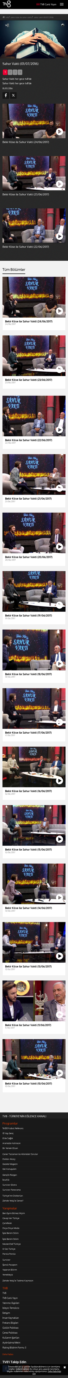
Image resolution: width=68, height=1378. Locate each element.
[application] (34, 689)
